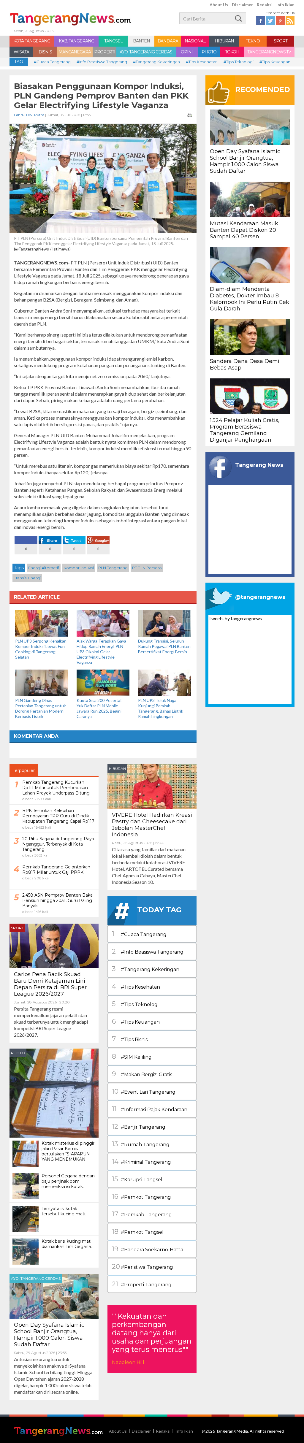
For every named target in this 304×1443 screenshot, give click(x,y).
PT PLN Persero (147, 567)
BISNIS (45, 52)
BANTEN (141, 41)
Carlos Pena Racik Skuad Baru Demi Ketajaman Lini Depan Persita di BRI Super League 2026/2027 (50, 984)
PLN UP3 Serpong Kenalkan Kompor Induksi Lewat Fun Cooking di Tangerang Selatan (40, 648)
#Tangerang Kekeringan (156, 61)
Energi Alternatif (43, 567)
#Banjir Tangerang (138, 1126)
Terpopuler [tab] (24, 770)
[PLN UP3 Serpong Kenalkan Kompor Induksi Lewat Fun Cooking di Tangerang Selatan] (41, 623)
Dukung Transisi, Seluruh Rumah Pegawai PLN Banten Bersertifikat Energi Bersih (164, 646)
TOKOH (232, 52)
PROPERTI (104, 52)
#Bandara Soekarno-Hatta (147, 1249)
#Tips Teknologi (239, 61)
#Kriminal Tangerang (141, 1161)
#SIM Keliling (132, 1056)
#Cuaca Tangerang (52, 61)
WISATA (21, 52)
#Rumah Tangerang (141, 1144)
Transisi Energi (27, 577)
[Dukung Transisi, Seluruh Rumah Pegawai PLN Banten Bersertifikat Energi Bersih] (164, 623)
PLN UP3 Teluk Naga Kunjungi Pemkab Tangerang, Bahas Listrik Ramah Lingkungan (160, 708)
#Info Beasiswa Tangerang (102, 61)
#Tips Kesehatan (202, 61)
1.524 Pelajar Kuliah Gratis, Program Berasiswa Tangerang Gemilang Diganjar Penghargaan (244, 430)
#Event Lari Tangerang (143, 1091)
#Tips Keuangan (274, 61)
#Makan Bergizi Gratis (142, 1074)
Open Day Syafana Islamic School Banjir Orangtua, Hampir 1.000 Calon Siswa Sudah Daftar (49, 1335)
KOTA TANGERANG (31, 41)
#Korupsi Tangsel (137, 1179)
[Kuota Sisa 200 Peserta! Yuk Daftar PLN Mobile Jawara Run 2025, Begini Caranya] (103, 682)
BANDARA (168, 41)
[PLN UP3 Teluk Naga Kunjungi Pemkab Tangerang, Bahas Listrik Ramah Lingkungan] (164, 682)
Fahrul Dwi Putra (29, 114)
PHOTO (209, 52)
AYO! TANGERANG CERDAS (146, 52)
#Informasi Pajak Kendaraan (149, 1109)
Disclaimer (242, 4)
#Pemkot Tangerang (141, 1197)
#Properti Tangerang (142, 1284)
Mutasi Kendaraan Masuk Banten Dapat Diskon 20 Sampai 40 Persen (244, 230)
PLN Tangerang (113, 567)
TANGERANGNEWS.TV (269, 52)
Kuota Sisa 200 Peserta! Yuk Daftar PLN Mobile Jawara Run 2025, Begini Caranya (99, 708)
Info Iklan (285, 4)
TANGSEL (113, 41)
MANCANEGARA (74, 52)
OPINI (187, 52)
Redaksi (265, 4)
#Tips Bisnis (130, 1039)
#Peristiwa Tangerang (142, 1267)
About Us (219, 4)
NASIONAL (195, 41)
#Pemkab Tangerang (142, 1214)
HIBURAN (224, 41)
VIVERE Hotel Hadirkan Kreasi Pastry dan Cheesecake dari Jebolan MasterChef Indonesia (152, 825)
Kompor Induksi (79, 567)
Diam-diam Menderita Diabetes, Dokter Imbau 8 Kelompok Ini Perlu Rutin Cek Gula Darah (249, 299)
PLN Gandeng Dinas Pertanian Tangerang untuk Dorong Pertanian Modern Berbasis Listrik (40, 708)
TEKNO (253, 41)
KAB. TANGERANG (76, 41)
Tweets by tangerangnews (235, 618)
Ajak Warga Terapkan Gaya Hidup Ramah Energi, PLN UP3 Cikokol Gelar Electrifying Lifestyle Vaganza (101, 651)
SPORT (280, 41)
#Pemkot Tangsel (138, 1232)
